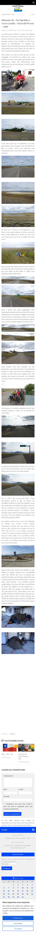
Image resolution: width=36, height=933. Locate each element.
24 (23, 894)
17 (23, 891)
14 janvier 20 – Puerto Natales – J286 (23, 756)
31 (23, 897)
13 (4, 891)
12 (32, 888)
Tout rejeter (18, 929)
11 (27, 888)
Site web (6, 796)
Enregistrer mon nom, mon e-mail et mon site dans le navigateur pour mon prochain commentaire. (18, 806)
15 (13, 891)
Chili (12, 14)
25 (27, 894)
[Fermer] (34, 901)
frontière (12, 734)
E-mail (21, 789)
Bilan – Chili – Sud (7, 754)
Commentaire (9, 776)
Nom (6, 789)
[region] (18, 916)
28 (9, 897)
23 (18, 894)
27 (4, 897)
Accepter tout (18, 918)
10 (23, 888)
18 (27, 891)
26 (32, 894)
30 (18, 897)
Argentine (6, 14)
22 (13, 894)
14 (9, 891)
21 (9, 894)
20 (4, 894)
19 (32, 891)
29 (13, 897)
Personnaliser (18, 923)
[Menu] (33, 2)
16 (18, 891)
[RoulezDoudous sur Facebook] (33, 830)
